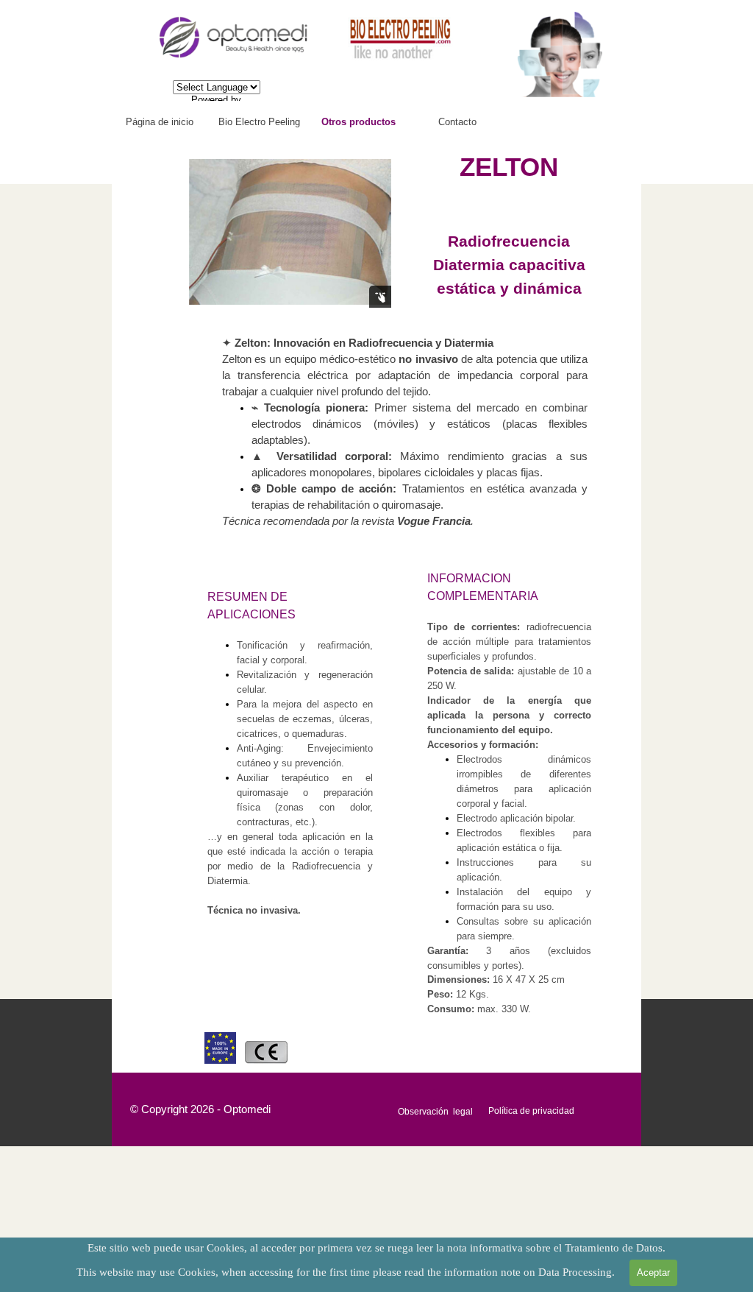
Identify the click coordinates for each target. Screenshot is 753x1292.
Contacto (457, 121)
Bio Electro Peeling (259, 121)
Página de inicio (159, 121)
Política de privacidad (531, 1111)
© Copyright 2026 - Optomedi (200, 1109)
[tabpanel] (509, 232)
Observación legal (435, 1111)
